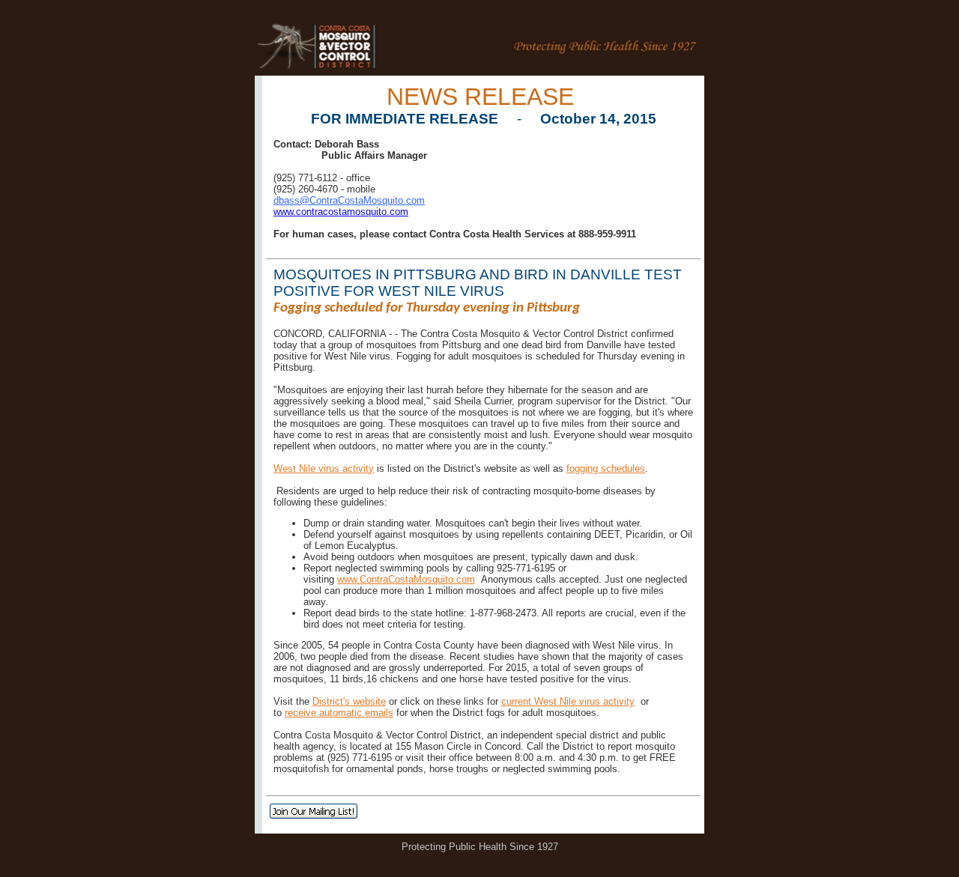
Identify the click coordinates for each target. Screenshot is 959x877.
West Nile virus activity (323, 468)
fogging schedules (605, 468)
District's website (349, 701)
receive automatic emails (339, 712)
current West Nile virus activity (568, 701)
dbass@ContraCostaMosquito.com (349, 200)
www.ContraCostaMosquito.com (406, 579)
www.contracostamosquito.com (340, 211)
